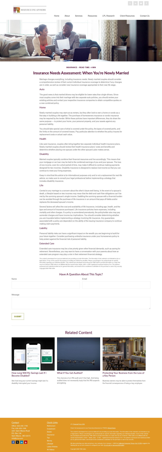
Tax (48, 437)
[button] (56, 15)
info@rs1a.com (17, 438)
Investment (51, 429)
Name (14, 278)
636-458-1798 (22, 426)
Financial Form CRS (79, 424)
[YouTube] (141, 3)
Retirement (51, 426)
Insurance (50, 434)
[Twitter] (130, 3)
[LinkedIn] (135, 3)
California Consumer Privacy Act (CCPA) (130, 443)
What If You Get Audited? (70, 373)
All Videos (50, 449)
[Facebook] (146, 3)
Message (15, 294)
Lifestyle (50, 443)
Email (84, 278)
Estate (49, 432)
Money (49, 440)
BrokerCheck (112, 428)
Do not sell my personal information (114, 445)
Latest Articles (52, 446)
